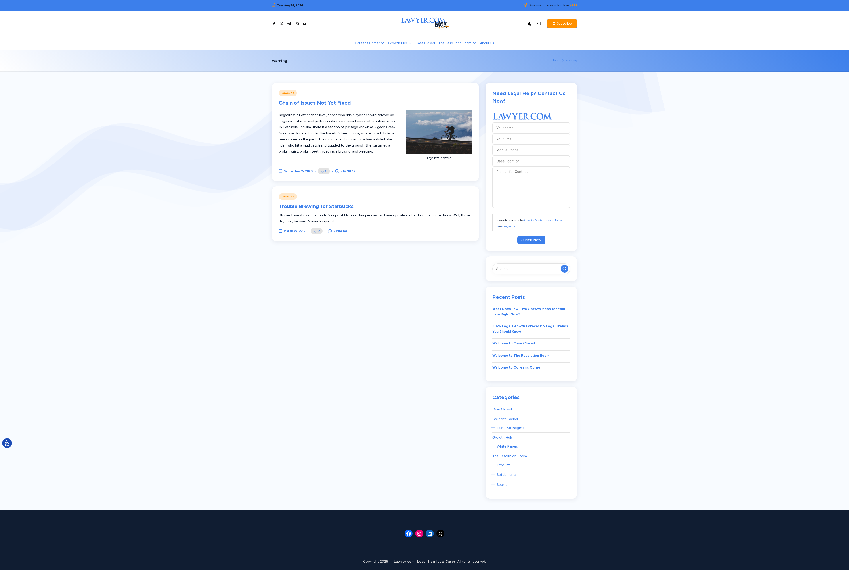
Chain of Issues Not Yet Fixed (315, 102)
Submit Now (531, 240)
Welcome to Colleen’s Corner (517, 367)
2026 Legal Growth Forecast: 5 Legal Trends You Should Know (530, 328)
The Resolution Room (509, 456)
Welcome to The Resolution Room (521, 355)
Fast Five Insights (510, 428)
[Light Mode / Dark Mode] (530, 23)
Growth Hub (502, 437)
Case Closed (502, 409)
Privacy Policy (508, 226)
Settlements (506, 474)
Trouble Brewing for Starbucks (316, 206)
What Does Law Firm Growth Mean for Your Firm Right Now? (529, 311)
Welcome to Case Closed (513, 343)
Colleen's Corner (505, 419)
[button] (562, 23)
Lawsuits (287, 92)
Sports (502, 484)
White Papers (507, 446)
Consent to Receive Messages (538, 220)
